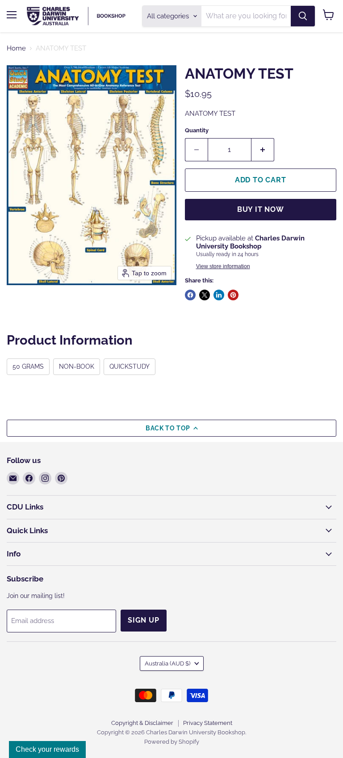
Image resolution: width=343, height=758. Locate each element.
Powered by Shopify (171, 741)
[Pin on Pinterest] (233, 295)
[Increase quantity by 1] (262, 149)
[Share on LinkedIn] (218, 295)
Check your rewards (47, 749)
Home (16, 48)
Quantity (197, 130)
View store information (223, 266)
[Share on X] (204, 295)
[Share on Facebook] (190, 295)
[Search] (303, 16)
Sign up (143, 620)
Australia (167, 663)
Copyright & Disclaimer (142, 723)
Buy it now (260, 209)
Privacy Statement (207, 723)
